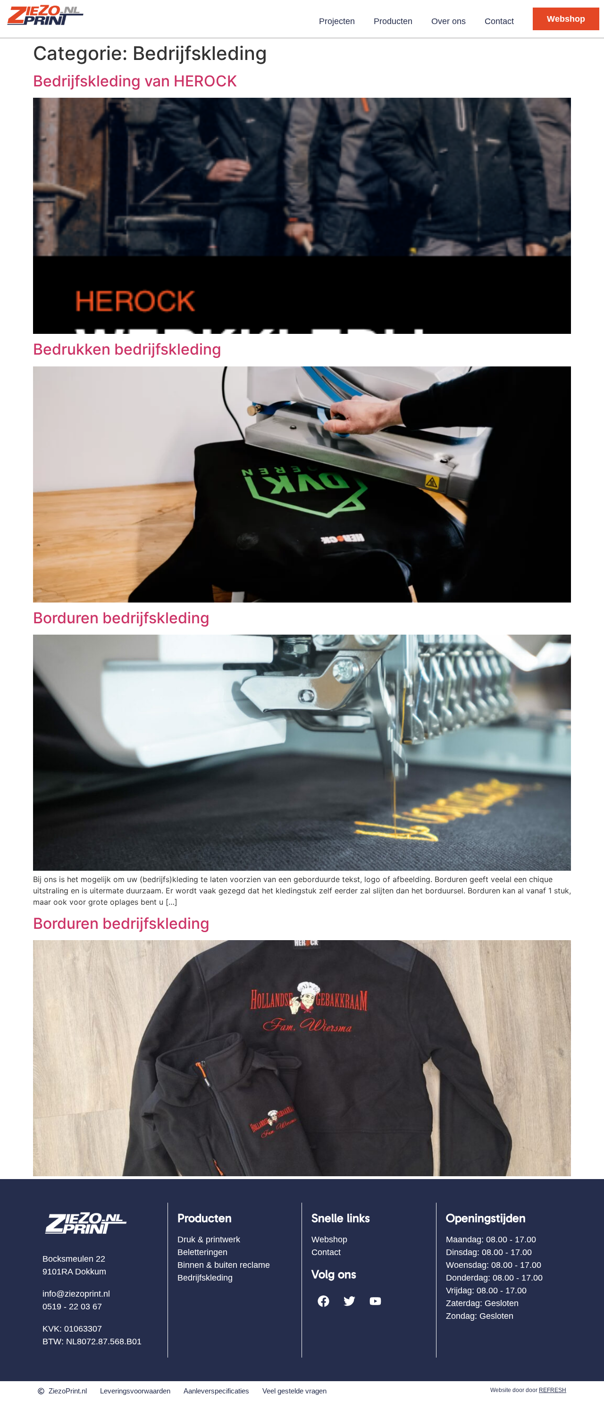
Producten (393, 21)
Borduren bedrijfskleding (121, 618)
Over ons (448, 21)
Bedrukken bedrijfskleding (127, 349)
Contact (499, 21)
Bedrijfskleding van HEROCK (135, 81)
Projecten (337, 21)
